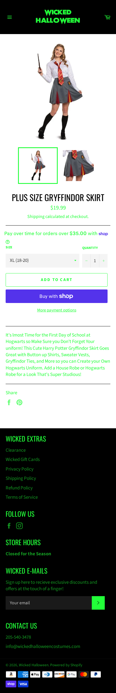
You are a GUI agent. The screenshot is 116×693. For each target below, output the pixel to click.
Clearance (16, 450)
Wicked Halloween (33, 665)
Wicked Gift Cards (23, 459)
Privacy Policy (20, 469)
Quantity (90, 248)
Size (9, 247)
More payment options (56, 310)
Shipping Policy (21, 478)
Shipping (35, 216)
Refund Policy (19, 488)
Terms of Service (22, 497)
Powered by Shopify (66, 665)
